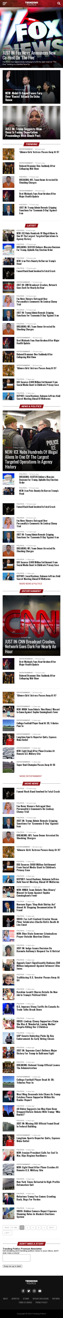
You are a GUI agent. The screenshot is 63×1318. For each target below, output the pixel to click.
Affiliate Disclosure (41, 1298)
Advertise (15, 1298)
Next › (52, 1227)
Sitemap (26, 1298)
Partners (56, 1298)
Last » (7, 1233)
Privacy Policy (41, 1302)
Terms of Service (25, 1302)
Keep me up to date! (12, 1266)
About (5, 1298)
